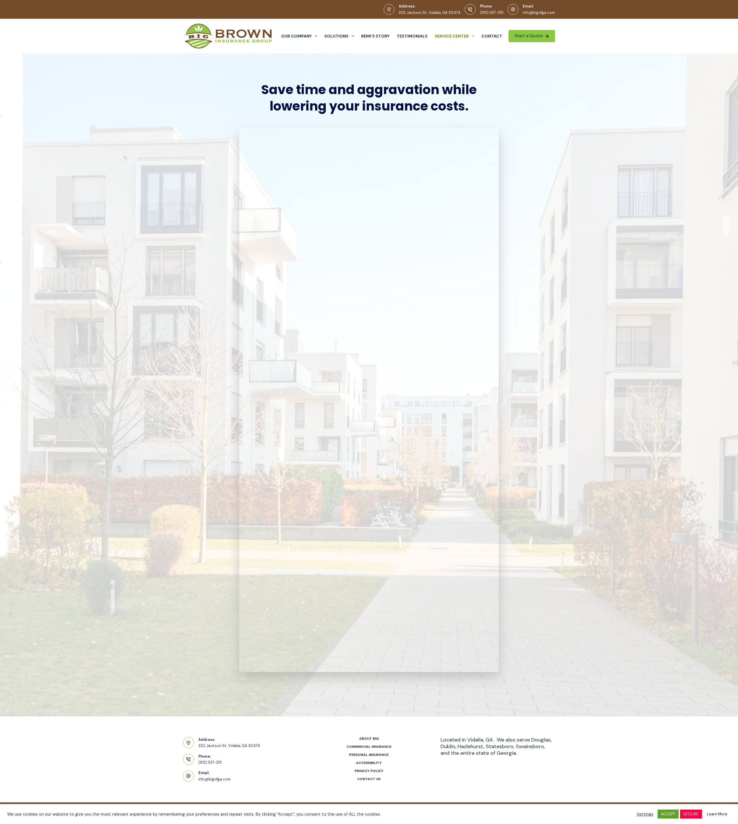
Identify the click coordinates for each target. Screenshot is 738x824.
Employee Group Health (301, 220)
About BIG (369, 739)
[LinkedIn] (462, 813)
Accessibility (369, 763)
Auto (273, 189)
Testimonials (412, 36)
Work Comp (284, 230)
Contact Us (369, 779)
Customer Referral (294, 372)
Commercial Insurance (369, 747)
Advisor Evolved (263, 812)
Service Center (452, 36)
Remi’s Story (375, 36)
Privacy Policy (426, 596)
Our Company (296, 36)
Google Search (288, 351)
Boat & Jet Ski (286, 240)
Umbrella (397, 240)
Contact (491, 36)
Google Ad (399, 362)
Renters (395, 199)
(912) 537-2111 (491, 12)
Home (393, 189)
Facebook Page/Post (414, 351)
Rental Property (289, 210)
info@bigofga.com (539, 12)
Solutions (336, 36)
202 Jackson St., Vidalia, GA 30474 (429, 12)
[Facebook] (439, 813)
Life (389, 210)
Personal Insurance (369, 755)
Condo (277, 199)
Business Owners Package (422, 220)
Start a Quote (528, 36)
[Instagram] (451, 813)
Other (275, 251)
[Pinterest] (474, 813)
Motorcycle (400, 230)
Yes (273, 611)
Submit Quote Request (286, 642)
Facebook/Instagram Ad (303, 362)
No (272, 622)
